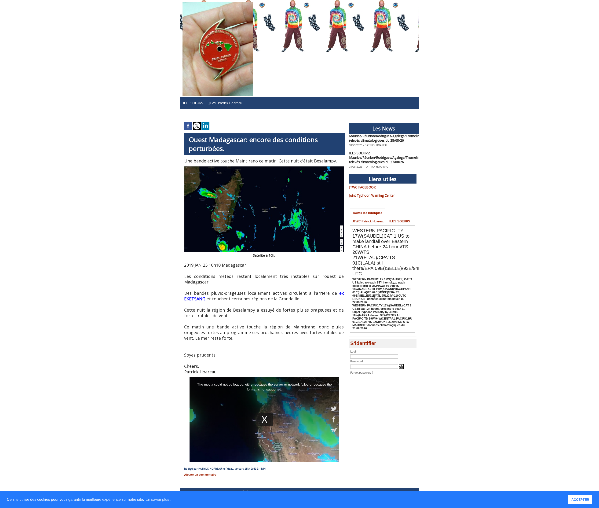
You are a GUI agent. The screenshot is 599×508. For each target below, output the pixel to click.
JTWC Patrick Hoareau (225, 103)
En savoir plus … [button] (160, 499)
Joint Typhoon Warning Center (372, 195)
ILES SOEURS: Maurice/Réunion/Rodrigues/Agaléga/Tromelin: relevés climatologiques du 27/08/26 (384, 152)
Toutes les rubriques (367, 213)
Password (356, 361)
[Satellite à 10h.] (264, 167)
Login (354, 351)
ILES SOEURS (193, 103)
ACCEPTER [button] (580, 499)
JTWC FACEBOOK (362, 187)
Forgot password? (361, 372)
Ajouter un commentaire (200, 474)
